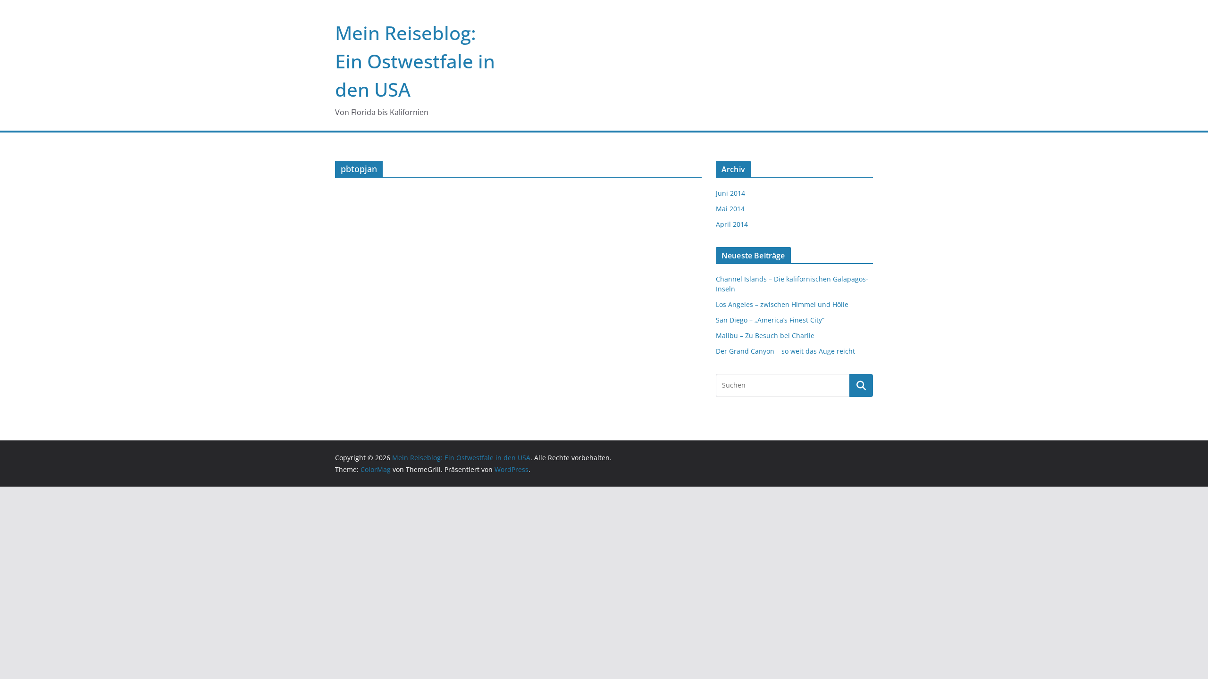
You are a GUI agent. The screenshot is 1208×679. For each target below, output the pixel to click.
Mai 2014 (730, 208)
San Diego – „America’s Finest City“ (770, 319)
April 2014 (732, 224)
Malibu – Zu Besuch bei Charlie (765, 335)
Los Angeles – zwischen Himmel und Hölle (782, 304)
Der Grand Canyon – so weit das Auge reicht (785, 351)
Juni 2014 (730, 193)
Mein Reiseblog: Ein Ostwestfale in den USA (415, 61)
